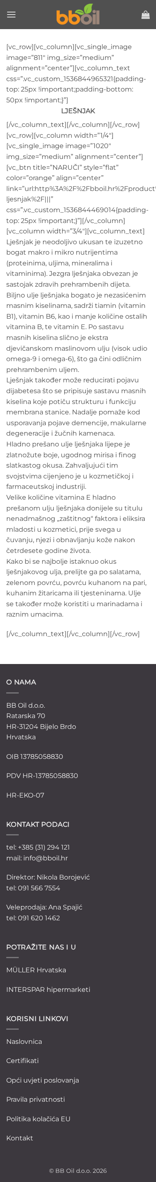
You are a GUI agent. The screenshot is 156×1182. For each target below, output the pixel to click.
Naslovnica (24, 1042)
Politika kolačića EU (38, 1119)
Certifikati (22, 1061)
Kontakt (19, 1138)
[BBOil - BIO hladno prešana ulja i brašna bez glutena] (78, 14)
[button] (11, 14)
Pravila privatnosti (35, 1099)
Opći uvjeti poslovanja (42, 1080)
